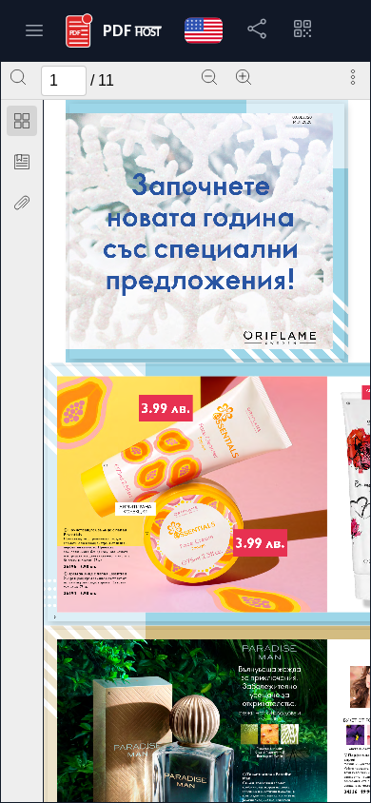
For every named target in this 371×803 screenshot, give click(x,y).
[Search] (18, 77)
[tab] (22, 124)
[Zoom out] (209, 77)
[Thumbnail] (22, 121)
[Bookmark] (22, 162)
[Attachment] (22, 202)
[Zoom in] (243, 77)
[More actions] (353, 77)
